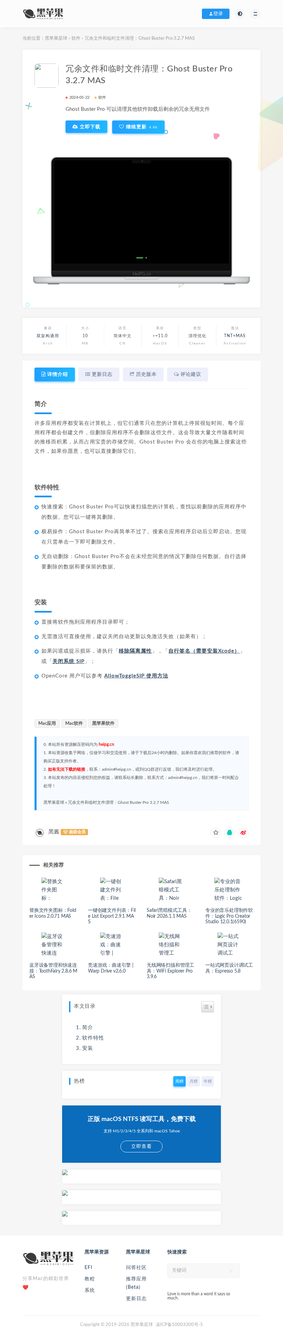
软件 (75, 38)
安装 (87, 1048)
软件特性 (93, 1038)
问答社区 (136, 1267)
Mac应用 (47, 723)
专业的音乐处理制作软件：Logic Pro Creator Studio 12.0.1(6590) (229, 916)
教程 (90, 1279)
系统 (90, 1290)
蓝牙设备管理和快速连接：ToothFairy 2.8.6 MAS (53, 971)
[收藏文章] (216, 833)
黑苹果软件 (103, 723)
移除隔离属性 (135, 651)
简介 (87, 1027)
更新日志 (136, 1298)
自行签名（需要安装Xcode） (204, 651)
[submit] (231, 1271)
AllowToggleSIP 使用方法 (136, 676)
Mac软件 (74, 723)
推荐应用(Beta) (136, 1283)
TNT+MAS (235, 336)
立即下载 (89, 126)
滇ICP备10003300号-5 (179, 1325)
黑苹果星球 (56, 38)
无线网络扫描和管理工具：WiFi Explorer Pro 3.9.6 (170, 971)
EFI (88, 1267)
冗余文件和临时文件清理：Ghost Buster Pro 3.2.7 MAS (118, 802)
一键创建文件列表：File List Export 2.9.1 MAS (112, 916)
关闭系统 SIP (68, 661)
